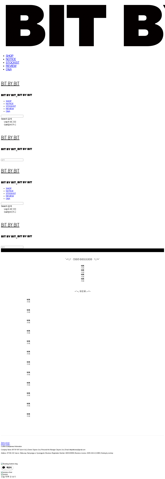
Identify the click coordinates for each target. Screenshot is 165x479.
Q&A (8, 69)
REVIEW (11, 65)
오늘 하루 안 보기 (8, 477)
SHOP (9, 55)
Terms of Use (5, 443)
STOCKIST (12, 62)
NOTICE (11, 59)
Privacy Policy (5, 445)
